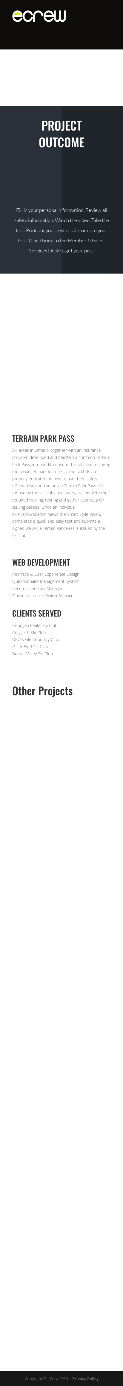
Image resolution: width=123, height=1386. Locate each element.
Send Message (83, 1332)
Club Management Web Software (61, 783)
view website (61, 169)
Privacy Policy (85, 1378)
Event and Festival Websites (61, 900)
